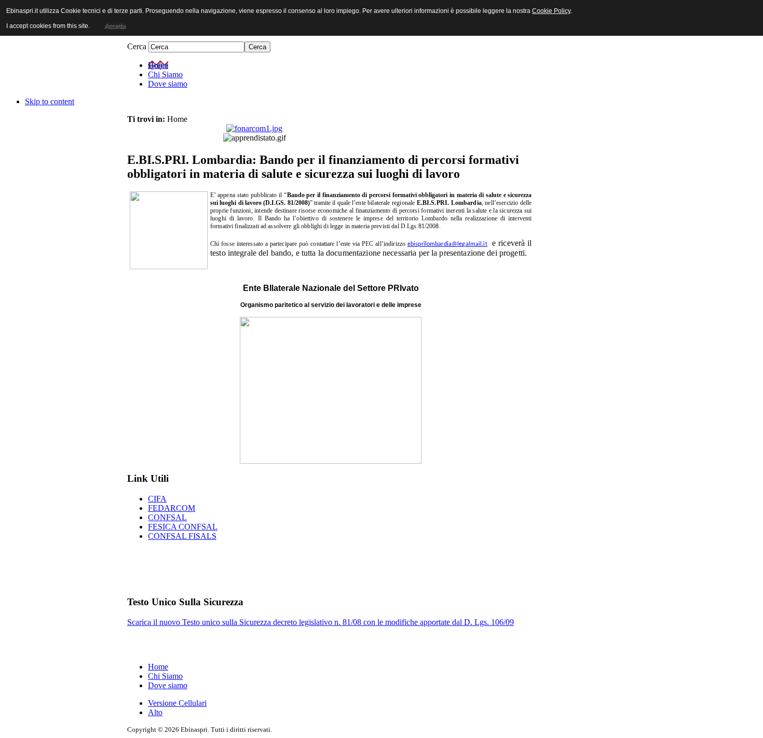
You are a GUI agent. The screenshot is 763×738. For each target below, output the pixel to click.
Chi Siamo (165, 676)
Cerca (137, 46)
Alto (155, 712)
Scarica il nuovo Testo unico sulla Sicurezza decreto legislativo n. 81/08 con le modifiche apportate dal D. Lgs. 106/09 (320, 622)
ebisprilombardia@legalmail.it (447, 244)
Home (158, 666)
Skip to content (49, 101)
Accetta (114, 26)
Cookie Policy (551, 11)
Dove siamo (167, 685)
